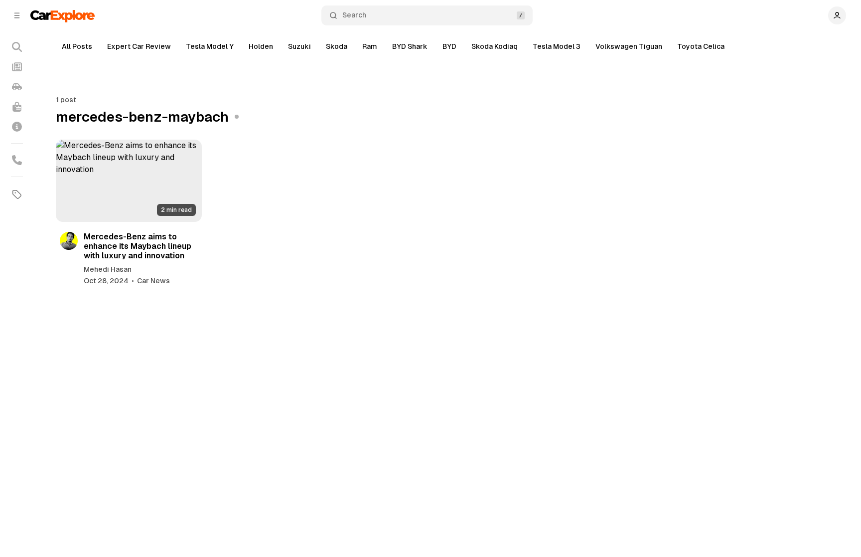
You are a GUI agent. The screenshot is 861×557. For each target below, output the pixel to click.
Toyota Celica (700, 46)
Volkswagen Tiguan (628, 46)
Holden (261, 46)
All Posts (77, 46)
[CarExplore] (62, 15)
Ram (369, 46)
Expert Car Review (139, 46)
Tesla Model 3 (556, 46)
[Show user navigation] (837, 15)
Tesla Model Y (210, 46)
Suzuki (299, 46)
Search (354, 15)
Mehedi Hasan (108, 269)
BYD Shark (410, 46)
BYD (449, 46)
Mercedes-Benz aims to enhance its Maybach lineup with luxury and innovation (137, 246)
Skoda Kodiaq (494, 46)
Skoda (336, 46)
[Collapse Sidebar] (17, 15)
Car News (153, 281)
